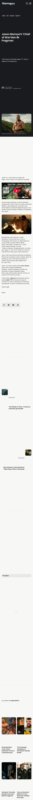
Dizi (7, 15)
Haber (3, 15)
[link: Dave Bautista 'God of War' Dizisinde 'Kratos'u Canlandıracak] (9, 734)
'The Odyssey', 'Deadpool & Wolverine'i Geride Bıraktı (23, 750)
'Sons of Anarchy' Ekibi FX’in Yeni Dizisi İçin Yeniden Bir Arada (23, 794)
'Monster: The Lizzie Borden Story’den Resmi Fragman (8, 794)
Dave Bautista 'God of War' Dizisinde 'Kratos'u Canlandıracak (8, 750)
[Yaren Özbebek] (3, 88)
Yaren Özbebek (8, 87)
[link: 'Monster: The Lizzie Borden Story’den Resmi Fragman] (9, 779)
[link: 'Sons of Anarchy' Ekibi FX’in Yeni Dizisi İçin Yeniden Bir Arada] (24, 779)
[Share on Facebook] (8, 305)
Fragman (12, 15)
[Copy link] (18, 305)
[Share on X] (4, 305)
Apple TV (18, 15)
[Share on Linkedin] (13, 305)
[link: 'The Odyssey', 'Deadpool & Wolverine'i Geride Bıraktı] (24, 734)
